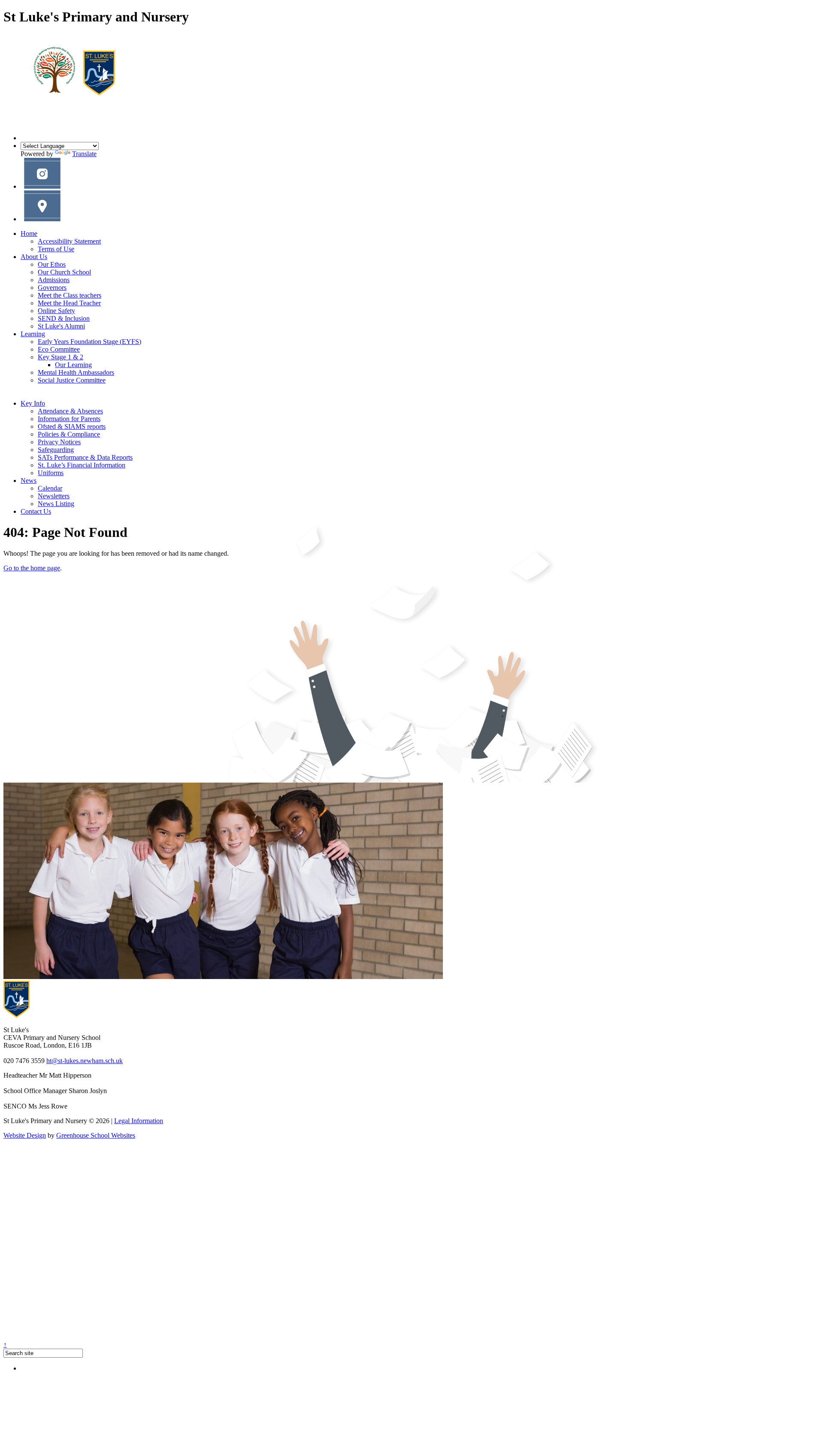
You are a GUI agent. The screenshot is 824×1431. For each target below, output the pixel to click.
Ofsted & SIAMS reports (72, 426)
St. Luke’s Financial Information (81, 465)
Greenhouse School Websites (95, 1135)
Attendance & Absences (70, 411)
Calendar (50, 488)
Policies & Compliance (69, 434)
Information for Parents (69, 418)
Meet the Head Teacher (69, 303)
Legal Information (138, 1120)
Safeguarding (56, 449)
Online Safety (56, 310)
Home (29, 233)
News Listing (56, 503)
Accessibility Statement (69, 241)
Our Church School (64, 272)
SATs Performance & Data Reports (85, 457)
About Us (34, 256)
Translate (84, 153)
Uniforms (51, 472)
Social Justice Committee (72, 380)
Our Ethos (52, 264)
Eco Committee (59, 349)
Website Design (24, 1135)
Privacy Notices (59, 442)
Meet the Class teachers (69, 295)
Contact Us (36, 511)
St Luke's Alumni (61, 326)
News (28, 480)
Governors (52, 287)
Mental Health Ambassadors (76, 372)
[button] (42, 186)
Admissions (54, 279)
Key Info (33, 403)
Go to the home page (31, 568)
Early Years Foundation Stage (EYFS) (89, 341)
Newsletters (54, 496)
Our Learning (73, 364)
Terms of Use (56, 249)
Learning (33, 333)
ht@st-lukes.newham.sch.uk (84, 1060)
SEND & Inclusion (64, 318)
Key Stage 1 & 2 (60, 357)
